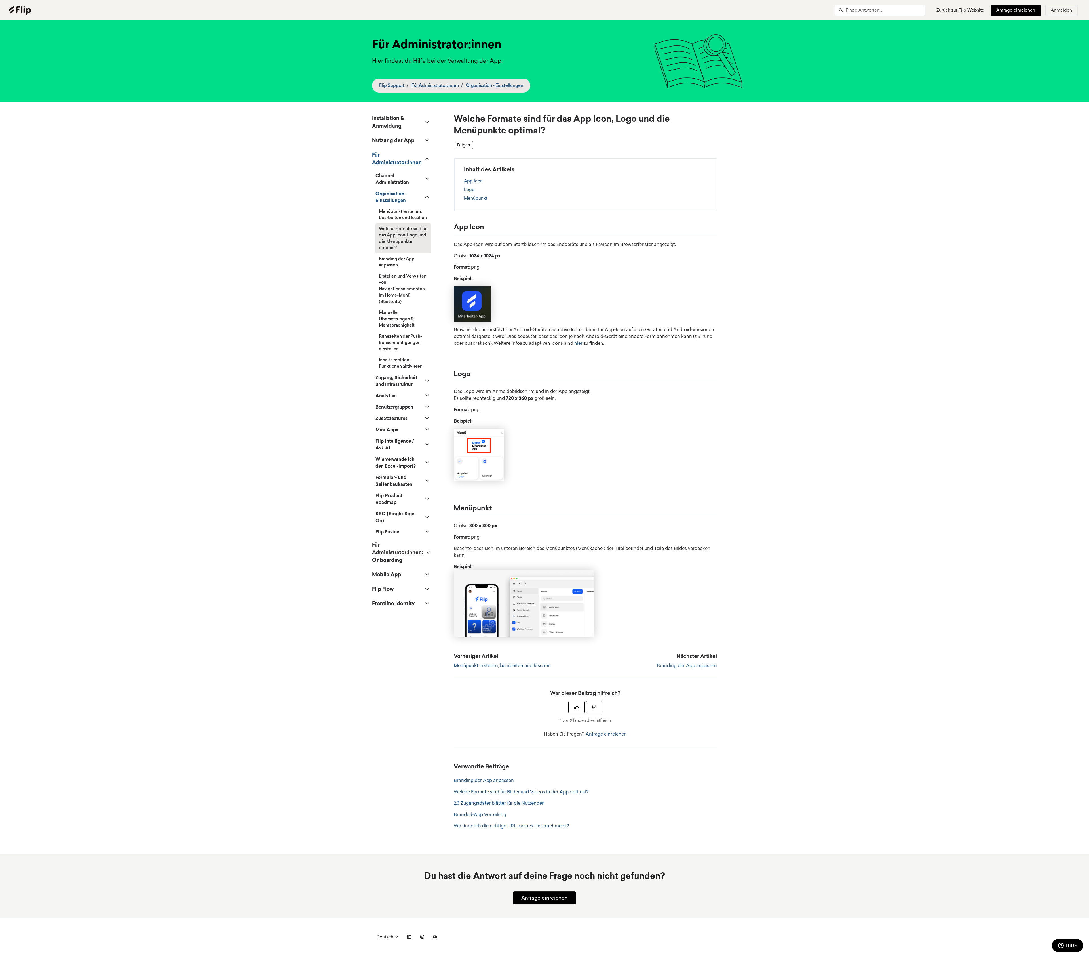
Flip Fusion (387, 531)
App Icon (473, 181)
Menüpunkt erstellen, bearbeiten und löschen (502, 665)
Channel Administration (392, 179)
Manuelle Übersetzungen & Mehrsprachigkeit (397, 318)
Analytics (385, 395)
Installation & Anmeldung (388, 121)
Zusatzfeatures (391, 418)
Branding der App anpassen (687, 665)
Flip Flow (383, 588)
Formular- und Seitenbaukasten (393, 481)
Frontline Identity (393, 603)
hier (578, 343)
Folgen (463, 145)
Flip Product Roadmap (388, 499)
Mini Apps (386, 429)
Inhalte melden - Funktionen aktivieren (401, 363)
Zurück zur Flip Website (960, 10)
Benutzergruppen (394, 407)
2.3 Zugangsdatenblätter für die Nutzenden (499, 803)
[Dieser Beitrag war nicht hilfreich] (594, 707)
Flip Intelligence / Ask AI (394, 444)
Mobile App (386, 574)
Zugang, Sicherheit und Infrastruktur (396, 381)
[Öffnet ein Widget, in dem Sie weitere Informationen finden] (1067, 946)
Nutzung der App (393, 140)
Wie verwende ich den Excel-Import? (395, 462)
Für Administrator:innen (435, 85)
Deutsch (385, 937)
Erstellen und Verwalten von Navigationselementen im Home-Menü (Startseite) (403, 288)
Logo (469, 189)
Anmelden (1061, 10)
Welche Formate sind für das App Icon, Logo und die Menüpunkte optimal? (403, 238)
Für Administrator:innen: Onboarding (397, 552)
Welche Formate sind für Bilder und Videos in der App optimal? (521, 791)
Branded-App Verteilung (480, 814)
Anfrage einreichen (1015, 10)
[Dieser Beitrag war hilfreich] (576, 707)
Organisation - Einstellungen (494, 85)
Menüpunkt (475, 198)
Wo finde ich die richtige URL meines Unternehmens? (511, 825)
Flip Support (391, 85)
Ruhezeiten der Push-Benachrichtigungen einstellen (400, 342)
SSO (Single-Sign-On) (395, 517)
